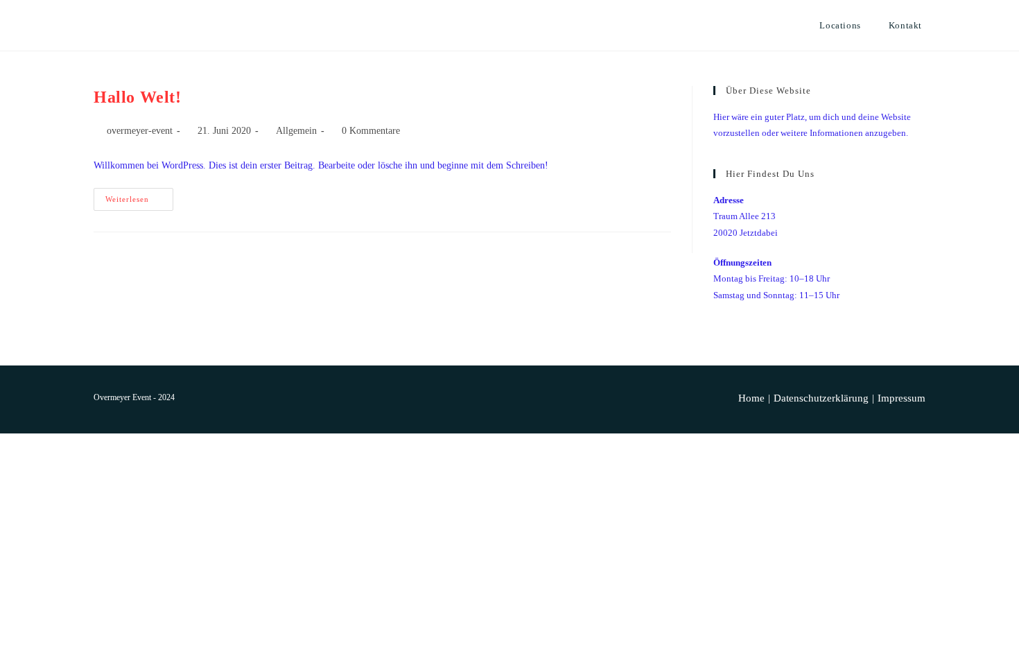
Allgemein (296, 131)
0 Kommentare (371, 131)
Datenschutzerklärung (821, 398)
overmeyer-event (140, 131)
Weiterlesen (139, 202)
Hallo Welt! (138, 97)
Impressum (901, 398)
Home (751, 398)
